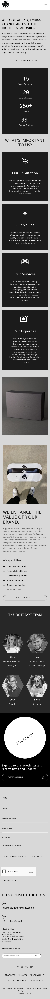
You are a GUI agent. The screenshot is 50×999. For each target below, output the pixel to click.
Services (22, 975)
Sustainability (37, 975)
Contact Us (37, 980)
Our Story (22, 980)
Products (10, 975)
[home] (5, 4)
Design (10, 980)
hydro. (29, 993)
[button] (46, 4)
